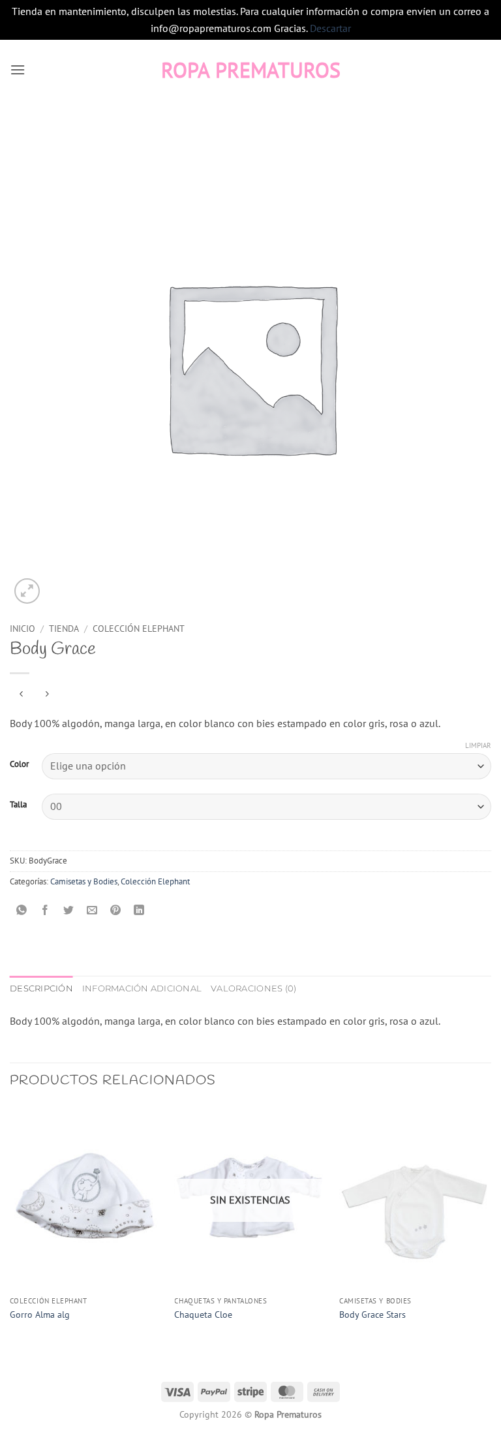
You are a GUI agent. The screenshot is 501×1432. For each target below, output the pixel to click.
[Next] (490, 1225)
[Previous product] (47, 695)
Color (19, 764)
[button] (17, 70)
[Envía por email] (92, 911)
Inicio (22, 628)
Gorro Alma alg (40, 1314)
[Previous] (10, 1225)
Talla (18, 804)
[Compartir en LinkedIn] (139, 911)
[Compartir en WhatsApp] (22, 911)
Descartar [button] (330, 28)
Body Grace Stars (372, 1314)
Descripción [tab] (41, 988)
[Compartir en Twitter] (69, 911)
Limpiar (478, 745)
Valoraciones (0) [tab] (253, 988)
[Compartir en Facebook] (45, 911)
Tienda (64, 628)
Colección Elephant (139, 628)
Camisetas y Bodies (83, 881)
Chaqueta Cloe (203, 1314)
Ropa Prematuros (251, 69)
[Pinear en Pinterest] (116, 911)
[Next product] (21, 695)
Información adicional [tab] (142, 988)
